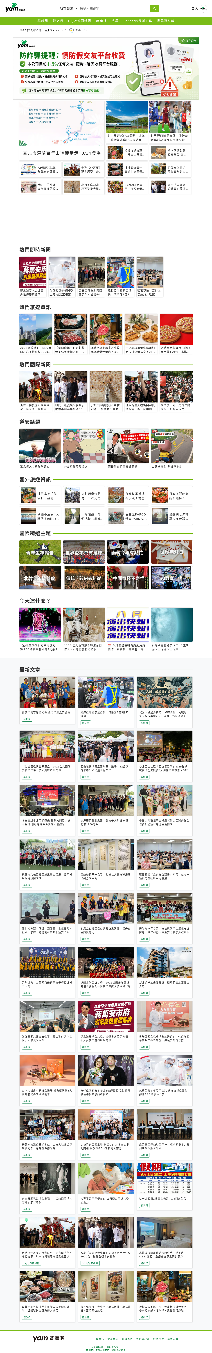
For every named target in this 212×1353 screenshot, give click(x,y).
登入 (195, 8)
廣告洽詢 (172, 1339)
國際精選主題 (35, 533)
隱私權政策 (143, 1339)
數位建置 (158, 1339)
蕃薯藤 (14, 8)
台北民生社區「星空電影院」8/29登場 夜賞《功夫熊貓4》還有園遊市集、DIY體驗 (164, 770)
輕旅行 (58, 21)
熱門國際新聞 (35, 364)
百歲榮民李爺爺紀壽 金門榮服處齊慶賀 (46, 712)
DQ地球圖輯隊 (79, 21)
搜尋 (115, 21)
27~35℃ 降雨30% (71, 30)
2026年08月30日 (30, 30)
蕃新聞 (42, 21)
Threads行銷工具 (137, 21)
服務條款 (127, 1339)
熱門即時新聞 (35, 249)
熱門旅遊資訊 (35, 307)
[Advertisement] (106, 221)
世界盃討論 (166, 21)
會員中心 (113, 1339)
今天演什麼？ (35, 600)
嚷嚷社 (101, 21)
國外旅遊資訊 (35, 479)
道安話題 (30, 421)
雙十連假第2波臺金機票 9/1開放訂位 (163, 1198)
